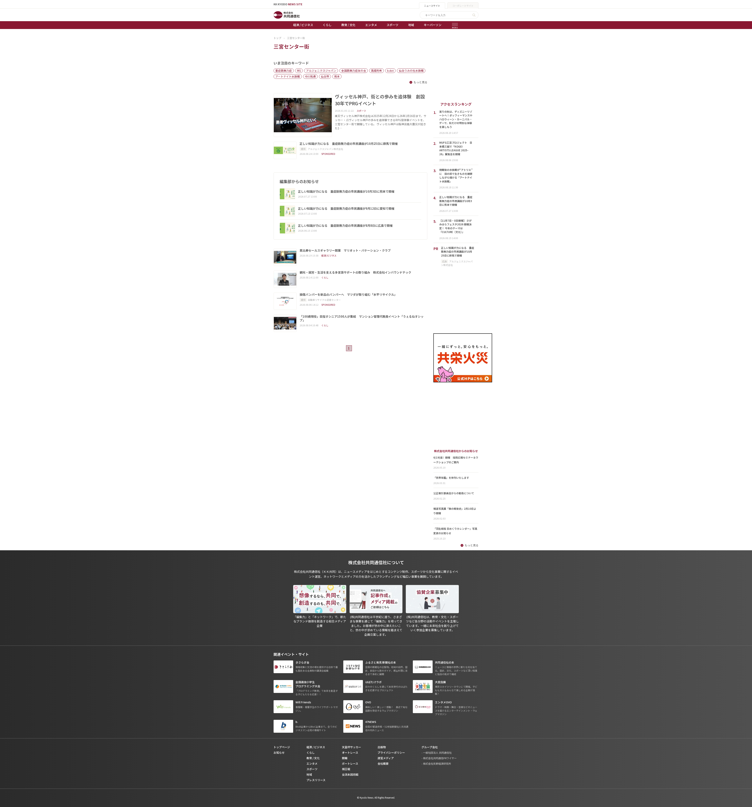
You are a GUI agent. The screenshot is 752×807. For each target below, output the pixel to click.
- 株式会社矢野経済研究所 (436, 763)
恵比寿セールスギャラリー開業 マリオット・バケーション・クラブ (345, 250)
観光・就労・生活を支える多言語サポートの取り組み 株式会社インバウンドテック (355, 272)
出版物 (382, 747)
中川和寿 (310, 76)
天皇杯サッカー (351, 747)
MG (299, 71)
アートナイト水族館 (287, 76)
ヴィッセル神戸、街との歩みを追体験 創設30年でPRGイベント (380, 100)
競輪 (344, 758)
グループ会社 (429, 747)
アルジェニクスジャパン (321, 71)
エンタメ (371, 25)
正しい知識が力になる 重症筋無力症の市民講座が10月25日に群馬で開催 (349, 144)
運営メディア (386, 758)
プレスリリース (315, 780)
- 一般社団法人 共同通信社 (436, 752)
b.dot (390, 71)
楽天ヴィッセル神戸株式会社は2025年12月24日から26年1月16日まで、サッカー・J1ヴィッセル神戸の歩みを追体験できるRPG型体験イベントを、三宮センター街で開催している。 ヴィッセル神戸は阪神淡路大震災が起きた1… (380, 122)
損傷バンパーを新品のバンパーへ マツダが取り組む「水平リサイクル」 (348, 295)
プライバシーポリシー (391, 752)
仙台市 (325, 76)
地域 (411, 25)
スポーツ (392, 25)
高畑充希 (376, 71)
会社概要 (383, 763)
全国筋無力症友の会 (353, 71)
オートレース (350, 752)
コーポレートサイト (463, 5)
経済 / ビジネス (303, 25)
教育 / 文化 (348, 25)
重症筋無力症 (283, 71)
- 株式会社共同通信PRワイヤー (439, 758)
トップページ (282, 747)
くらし (327, 25)
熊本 (337, 76)
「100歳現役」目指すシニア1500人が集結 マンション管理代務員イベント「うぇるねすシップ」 (362, 318)
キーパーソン (432, 25)
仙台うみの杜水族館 (411, 71)
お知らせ (279, 752)
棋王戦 (346, 769)
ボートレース (350, 763)
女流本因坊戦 (350, 774)
